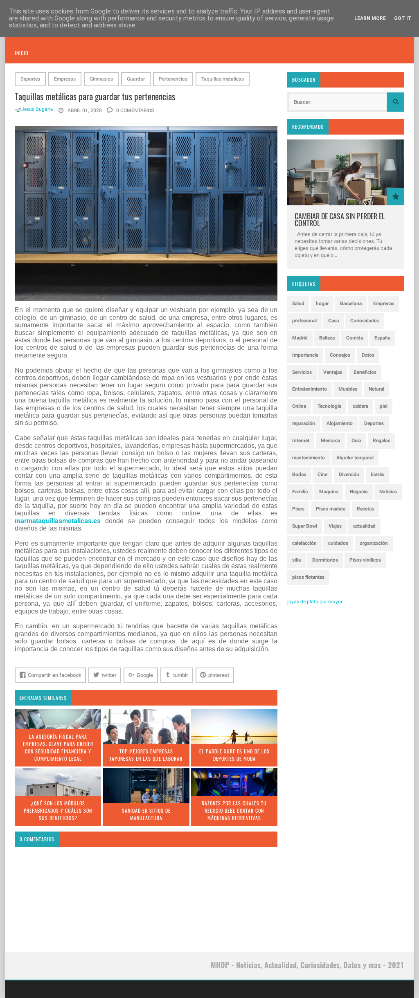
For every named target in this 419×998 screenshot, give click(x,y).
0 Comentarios (134, 110)
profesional (304, 321)
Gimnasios (101, 79)
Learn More (370, 18)
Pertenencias (173, 79)
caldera (360, 406)
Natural (376, 389)
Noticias (388, 492)
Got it (403, 18)
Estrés (377, 474)
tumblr (180, 675)
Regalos (381, 440)
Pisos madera (330, 509)
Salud (298, 303)
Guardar (136, 79)
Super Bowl (304, 526)
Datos (368, 355)
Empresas (65, 79)
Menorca (330, 440)
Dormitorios (325, 560)
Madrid (300, 338)
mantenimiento (308, 458)
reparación (303, 423)
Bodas (299, 474)
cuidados (338, 543)
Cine (322, 474)
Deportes (30, 79)
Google (145, 675)
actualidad (364, 526)
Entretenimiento (309, 389)
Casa (333, 321)
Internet (300, 440)
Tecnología (329, 406)
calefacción (304, 543)
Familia (300, 492)
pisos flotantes (308, 577)
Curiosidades (364, 321)
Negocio (359, 492)
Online (299, 406)
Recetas (365, 509)
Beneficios (365, 372)
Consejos (340, 355)
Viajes (335, 526)
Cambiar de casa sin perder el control (340, 219)
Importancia (305, 355)
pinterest (218, 675)
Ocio (356, 440)
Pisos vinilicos (365, 560)
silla (296, 560)
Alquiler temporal (355, 458)
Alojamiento (340, 423)
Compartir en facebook (54, 675)
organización (374, 543)
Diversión (349, 474)
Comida (354, 338)
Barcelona (351, 303)
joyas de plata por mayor (314, 602)
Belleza (327, 338)
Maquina (328, 492)
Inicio (21, 52)
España (382, 338)
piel (383, 406)
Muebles (347, 389)
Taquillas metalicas (222, 79)
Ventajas (332, 372)
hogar (322, 303)
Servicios (302, 372)
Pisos (298, 509)
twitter (109, 675)
